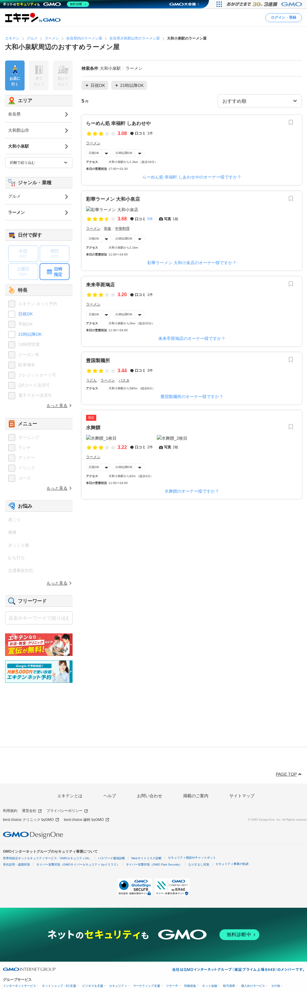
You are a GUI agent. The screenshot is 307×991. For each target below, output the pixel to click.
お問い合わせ (149, 795)
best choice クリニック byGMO (28, 820)
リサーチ (172, 985)
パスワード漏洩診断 (111, 858)
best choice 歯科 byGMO (84, 820)
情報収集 (190, 985)
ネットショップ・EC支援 (59, 985)
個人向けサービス (253, 985)
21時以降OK (124, 153)
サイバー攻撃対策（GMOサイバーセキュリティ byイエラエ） (78, 864)
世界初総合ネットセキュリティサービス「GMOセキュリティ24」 (47, 858)
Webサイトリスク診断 (146, 858)
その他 (275, 985)
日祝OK (94, 153)
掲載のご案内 (195, 795)
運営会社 (29, 811)
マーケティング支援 (146, 985)
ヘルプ (109, 795)
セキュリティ (118, 985)
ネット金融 (209, 985)
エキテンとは (69, 795)
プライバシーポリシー (64, 811)
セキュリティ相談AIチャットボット (192, 857)
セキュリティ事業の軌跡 (232, 864)
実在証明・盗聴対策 (16, 864)
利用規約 (10, 811)
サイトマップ (242, 795)
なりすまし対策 (198, 864)
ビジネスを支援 (92, 985)
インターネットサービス (19, 985)
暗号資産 (229, 985)
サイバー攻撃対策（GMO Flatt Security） (154, 864)
